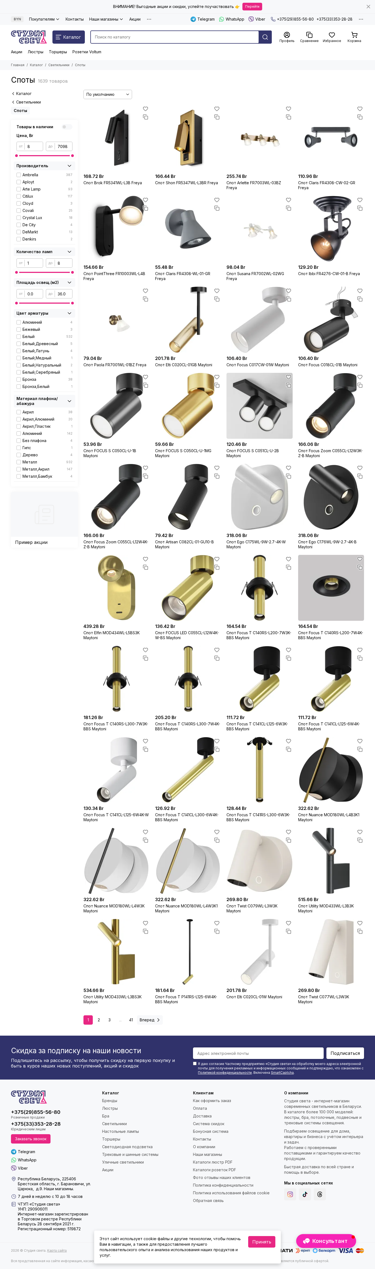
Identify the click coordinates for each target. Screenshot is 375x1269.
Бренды (109, 1100)
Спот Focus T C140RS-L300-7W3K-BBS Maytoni (115, 726)
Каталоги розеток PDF (214, 1169)
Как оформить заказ (212, 1100)
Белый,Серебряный (47, 372)
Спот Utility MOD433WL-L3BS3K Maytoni (112, 999)
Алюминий (47, 322)
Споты (20, 110)
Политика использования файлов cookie (231, 1192)
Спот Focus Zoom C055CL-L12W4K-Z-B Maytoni (115, 544)
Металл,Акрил (47, 469)
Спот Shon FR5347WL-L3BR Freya (186, 182)
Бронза (47, 379)
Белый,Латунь (47, 350)
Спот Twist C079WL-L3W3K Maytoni (252, 908)
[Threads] (320, 1194)
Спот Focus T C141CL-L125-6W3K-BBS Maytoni (257, 726)
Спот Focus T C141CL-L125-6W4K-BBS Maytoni (329, 726)
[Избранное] (145, 109)
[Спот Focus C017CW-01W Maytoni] (259, 320)
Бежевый (47, 329)
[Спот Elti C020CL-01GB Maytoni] (188, 320)
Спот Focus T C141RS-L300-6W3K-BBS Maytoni (258, 817)
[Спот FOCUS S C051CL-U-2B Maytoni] (259, 406)
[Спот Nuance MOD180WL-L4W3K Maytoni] (116, 861)
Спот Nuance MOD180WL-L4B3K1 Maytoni (328, 817)
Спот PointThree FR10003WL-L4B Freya (114, 276)
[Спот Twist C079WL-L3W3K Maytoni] (259, 861)
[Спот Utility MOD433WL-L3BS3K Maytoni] (116, 952)
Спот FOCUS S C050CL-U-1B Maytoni (109, 453)
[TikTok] (305, 1194)
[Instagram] (290, 1194)
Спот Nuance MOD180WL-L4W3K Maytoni (114, 908)
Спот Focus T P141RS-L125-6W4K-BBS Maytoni (186, 999)
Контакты (75, 19)
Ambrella (47, 174)
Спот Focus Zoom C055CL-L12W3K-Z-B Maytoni (330, 453)
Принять (261, 1242)
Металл (47, 462)
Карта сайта (57, 1250)
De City (47, 224)
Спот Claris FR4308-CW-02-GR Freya (326, 185)
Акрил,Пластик (47, 426)
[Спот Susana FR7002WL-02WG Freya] (259, 229)
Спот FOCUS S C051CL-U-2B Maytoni (252, 453)
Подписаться (345, 1053)
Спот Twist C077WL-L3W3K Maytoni (323, 999)
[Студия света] (29, 37)
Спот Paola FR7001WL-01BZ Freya (114, 364)
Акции (135, 19)
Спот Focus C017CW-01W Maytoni (257, 364)
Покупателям (42, 19)
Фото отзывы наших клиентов (221, 1177)
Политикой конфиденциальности (225, 1072)
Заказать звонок (30, 1138)
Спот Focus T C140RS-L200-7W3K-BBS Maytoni (258, 635)
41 (131, 1020)
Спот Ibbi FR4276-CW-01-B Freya (329, 273)
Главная (17, 65)
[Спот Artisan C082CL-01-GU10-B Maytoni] (188, 497)
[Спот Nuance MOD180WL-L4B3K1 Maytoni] (331, 770)
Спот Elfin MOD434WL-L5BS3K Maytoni (111, 635)
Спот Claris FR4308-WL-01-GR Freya (182, 276)
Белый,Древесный (47, 343)
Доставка (202, 1116)
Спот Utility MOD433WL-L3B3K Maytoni (326, 908)
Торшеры (58, 51)
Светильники (58, 65)
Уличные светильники (123, 1162)
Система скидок (208, 1123)
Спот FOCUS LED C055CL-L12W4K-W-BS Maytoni (187, 635)
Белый (47, 336)
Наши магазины (103, 19)
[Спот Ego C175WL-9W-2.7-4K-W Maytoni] (259, 497)
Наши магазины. (59, 1188)
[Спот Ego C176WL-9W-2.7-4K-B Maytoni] (331, 497)
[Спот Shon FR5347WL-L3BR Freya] (188, 138)
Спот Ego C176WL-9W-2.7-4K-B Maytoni (327, 544)
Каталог (36, 65)
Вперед (147, 1020)
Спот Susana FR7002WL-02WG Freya (255, 276)
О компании (204, 1146)
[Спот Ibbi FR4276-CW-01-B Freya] (331, 229)
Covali (47, 210)
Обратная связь (208, 1200)
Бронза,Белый (47, 386)
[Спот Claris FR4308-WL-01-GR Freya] (188, 229)
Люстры (35, 51)
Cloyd (47, 203)
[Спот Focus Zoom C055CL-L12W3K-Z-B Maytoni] (331, 406)
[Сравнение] (145, 117)
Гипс (47, 447)
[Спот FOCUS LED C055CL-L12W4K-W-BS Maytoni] (188, 588)
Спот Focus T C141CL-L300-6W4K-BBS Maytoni (187, 817)
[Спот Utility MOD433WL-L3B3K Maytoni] (331, 861)
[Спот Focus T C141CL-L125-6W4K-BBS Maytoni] (331, 679)
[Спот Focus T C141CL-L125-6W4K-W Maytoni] (116, 770)
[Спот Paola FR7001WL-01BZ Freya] (116, 320)
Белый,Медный (47, 358)
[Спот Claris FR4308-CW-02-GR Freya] (331, 138)
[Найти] (265, 37)
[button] (326, 1241)
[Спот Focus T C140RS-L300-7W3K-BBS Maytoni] (116, 679)
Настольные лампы (120, 1131)
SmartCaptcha (282, 1072)
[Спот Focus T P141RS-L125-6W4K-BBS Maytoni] (188, 952)
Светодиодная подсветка (127, 1146)
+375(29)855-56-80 (295, 19)
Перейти (252, 6)
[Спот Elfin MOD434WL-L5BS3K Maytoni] (116, 588)
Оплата (200, 1108)
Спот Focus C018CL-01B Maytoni (327, 364)
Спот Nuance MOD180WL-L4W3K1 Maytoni (186, 908)
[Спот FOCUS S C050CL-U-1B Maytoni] (116, 406)
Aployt (47, 182)
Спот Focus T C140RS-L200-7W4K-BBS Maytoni (330, 635)
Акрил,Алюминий (47, 419)
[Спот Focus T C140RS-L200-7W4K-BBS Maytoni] (331, 588)
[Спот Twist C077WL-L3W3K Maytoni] (331, 952)
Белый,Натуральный (47, 365)
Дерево (47, 454)
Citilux (47, 196)
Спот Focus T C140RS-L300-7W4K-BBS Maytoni (187, 726)
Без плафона (47, 440)
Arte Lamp (47, 189)
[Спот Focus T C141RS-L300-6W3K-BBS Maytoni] (259, 770)
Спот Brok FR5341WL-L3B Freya (112, 182)
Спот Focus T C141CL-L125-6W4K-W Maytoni (116, 817)
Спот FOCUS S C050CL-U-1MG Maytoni (183, 453)
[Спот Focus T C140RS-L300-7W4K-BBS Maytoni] (188, 679)
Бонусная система (210, 1131)
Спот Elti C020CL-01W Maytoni (254, 996)
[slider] (16, 155)
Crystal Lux (47, 217)
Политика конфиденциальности (223, 1185)
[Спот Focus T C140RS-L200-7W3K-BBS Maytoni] (259, 588)
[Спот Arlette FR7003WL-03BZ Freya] (259, 138)
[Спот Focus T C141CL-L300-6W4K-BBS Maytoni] (188, 770)
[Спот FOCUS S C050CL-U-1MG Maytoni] (188, 406)
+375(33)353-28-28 (334, 19)
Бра (105, 1116)
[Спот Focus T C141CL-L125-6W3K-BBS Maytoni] (259, 679)
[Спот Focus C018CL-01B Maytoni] (331, 320)
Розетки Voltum (86, 51)
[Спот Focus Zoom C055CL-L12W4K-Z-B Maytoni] (116, 497)
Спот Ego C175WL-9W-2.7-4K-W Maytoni (256, 544)
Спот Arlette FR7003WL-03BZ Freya (253, 185)
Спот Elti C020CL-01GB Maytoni (183, 364)
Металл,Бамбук (47, 476)
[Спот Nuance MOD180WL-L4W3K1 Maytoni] (188, 861)
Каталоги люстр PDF (213, 1162)
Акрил (47, 412)
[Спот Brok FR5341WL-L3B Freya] (116, 138)
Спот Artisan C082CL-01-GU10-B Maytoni (184, 544)
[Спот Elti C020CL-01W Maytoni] (259, 952)
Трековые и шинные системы (130, 1154)
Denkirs (47, 239)
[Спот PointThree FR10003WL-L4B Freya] (116, 229)
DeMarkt (47, 232)
